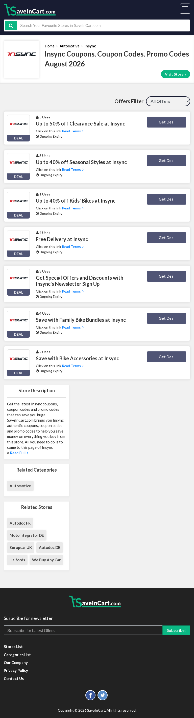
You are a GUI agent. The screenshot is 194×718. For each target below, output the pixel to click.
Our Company (16, 662)
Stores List (13, 646)
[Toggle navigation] (185, 9)
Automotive (70, 46)
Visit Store (174, 74)
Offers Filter (128, 101)
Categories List (17, 654)
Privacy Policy (16, 670)
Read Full (18, 453)
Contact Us (14, 678)
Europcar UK (21, 547)
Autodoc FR (20, 523)
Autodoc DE (49, 547)
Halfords (17, 560)
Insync (90, 46)
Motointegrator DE (27, 535)
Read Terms (72, 131)
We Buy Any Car (46, 560)
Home (50, 46)
